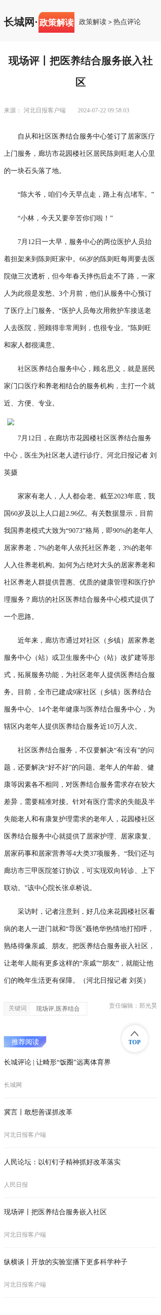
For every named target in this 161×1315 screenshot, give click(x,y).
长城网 (19, 22)
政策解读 (92, 22)
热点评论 (127, 22)
